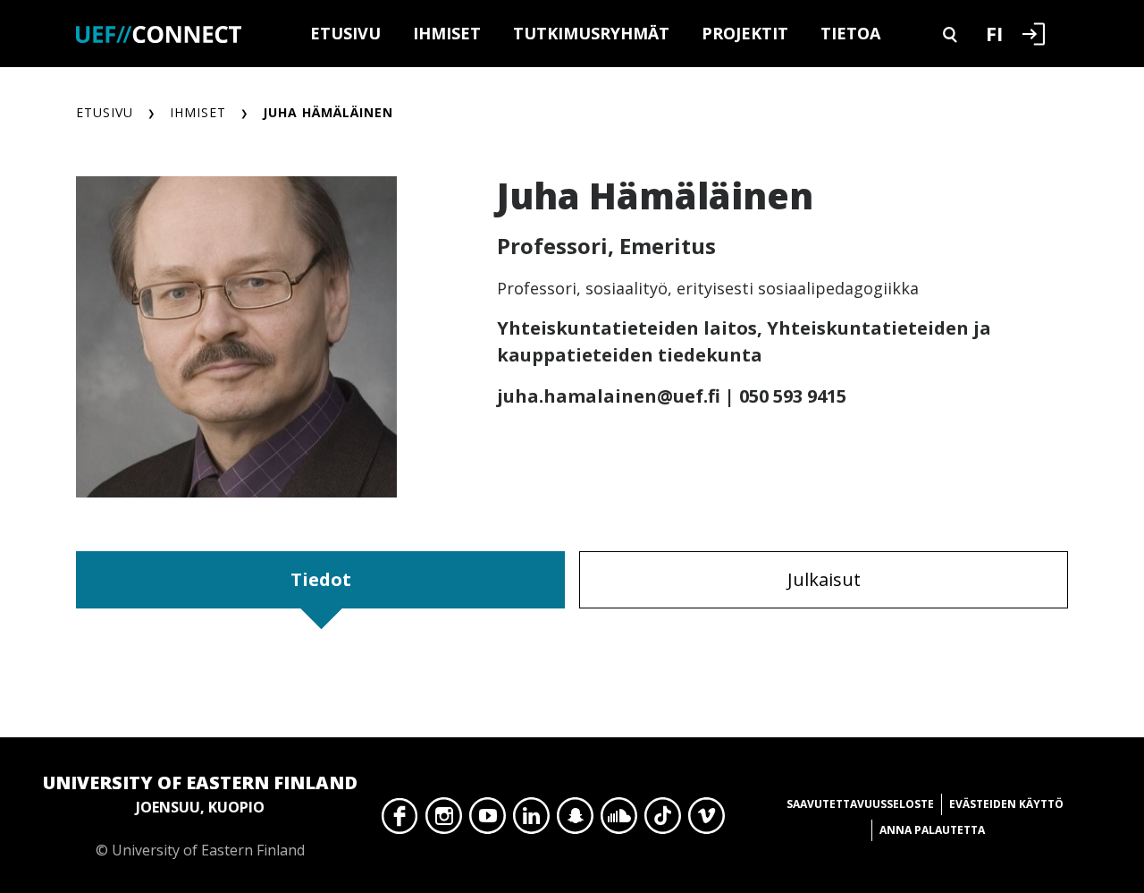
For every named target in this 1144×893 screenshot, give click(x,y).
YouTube (487, 820)
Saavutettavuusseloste (860, 804)
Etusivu (345, 33)
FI (994, 33)
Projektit (745, 33)
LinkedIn (531, 820)
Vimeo (706, 820)
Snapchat (575, 820)
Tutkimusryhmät (591, 33)
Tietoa (850, 33)
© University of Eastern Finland (200, 815)
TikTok (662, 820)
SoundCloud (619, 820)
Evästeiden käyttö (1006, 804)
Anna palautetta (932, 830)
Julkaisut (824, 579)
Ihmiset (447, 33)
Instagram (443, 820)
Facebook (400, 820)
